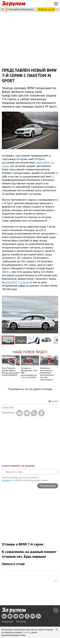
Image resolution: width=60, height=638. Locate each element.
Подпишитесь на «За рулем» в (30, 389)
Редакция (7, 621)
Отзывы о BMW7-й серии (22, 544)
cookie (26, 632)
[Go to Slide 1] (8, 340)
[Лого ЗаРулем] (13, 3)
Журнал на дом (47, 9)
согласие (6, 480)
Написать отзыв (13, 564)
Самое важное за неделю (18, 466)
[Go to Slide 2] (21, 340)
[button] (56, 629)
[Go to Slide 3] (33, 340)
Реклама (21, 621)
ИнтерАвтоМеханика (21, 9)
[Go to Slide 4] (46, 340)
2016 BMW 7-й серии (17, 282)
